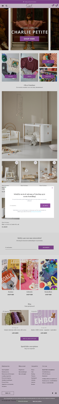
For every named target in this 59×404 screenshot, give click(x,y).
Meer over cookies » (37, 401)
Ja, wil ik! (45, 205)
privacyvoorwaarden (36, 211)
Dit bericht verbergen (23, 401)
